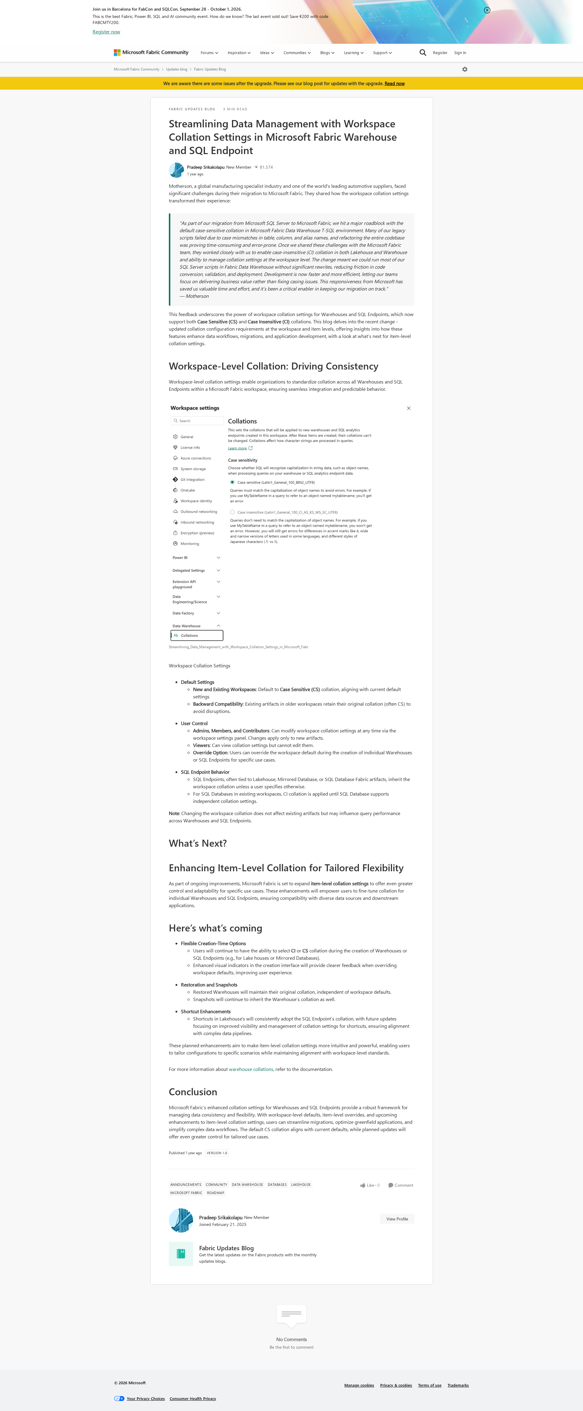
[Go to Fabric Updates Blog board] (181, 1254)
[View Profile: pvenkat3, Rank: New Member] (176, 170)
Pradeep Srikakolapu (206, 167)
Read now (395, 83)
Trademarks (458, 1385)
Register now (106, 31)
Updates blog (176, 69)
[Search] (423, 52)
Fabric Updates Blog (210, 69)
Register (440, 52)
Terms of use (430, 1385)
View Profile (397, 1219)
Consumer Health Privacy (193, 1398)
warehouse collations (251, 1069)
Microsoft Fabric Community (136, 69)
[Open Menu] (465, 69)
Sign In (460, 52)
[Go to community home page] (151, 52)
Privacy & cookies (396, 1385)
